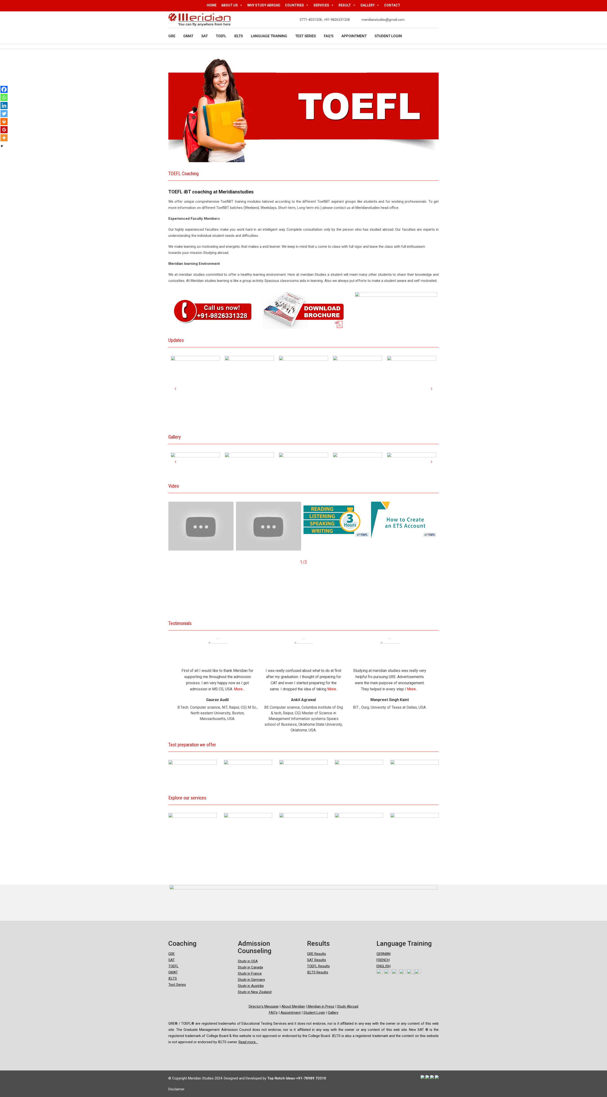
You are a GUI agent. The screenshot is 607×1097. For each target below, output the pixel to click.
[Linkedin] (4, 105)
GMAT (188, 36)
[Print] (4, 121)
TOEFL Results (318, 966)
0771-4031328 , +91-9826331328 (325, 20)
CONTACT (392, 5)
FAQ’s (328, 36)
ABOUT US (229, 5)
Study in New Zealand (254, 992)
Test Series (305, 36)
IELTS (238, 36)
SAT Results (316, 960)
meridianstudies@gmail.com (383, 20)
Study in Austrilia (251, 986)
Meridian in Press (320, 1006)
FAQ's (273, 1012)
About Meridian (293, 1006)
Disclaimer (176, 1089)
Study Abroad (347, 1006)
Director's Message (264, 1006)
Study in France (250, 973)
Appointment (354, 36)
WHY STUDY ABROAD (263, 5)
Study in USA (248, 961)
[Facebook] (4, 89)
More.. (246, 689)
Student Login (388, 36)
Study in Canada (250, 967)
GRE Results (316, 954)
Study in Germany (251, 980)
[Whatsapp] (4, 97)
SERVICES (321, 5)
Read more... (248, 1042)
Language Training (269, 36)
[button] (168, 673)
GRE (171, 36)
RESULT (345, 5)
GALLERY (367, 5)
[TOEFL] (201, 526)
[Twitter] (4, 113)
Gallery (333, 1012)
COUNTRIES (294, 5)
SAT (204, 36)
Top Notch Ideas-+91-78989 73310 (296, 1078)
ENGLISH (384, 966)
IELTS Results (317, 972)
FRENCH (383, 960)
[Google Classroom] (4, 129)
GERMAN (384, 954)
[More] (4, 137)
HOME (211, 5)
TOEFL (221, 36)
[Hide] (2, 146)
